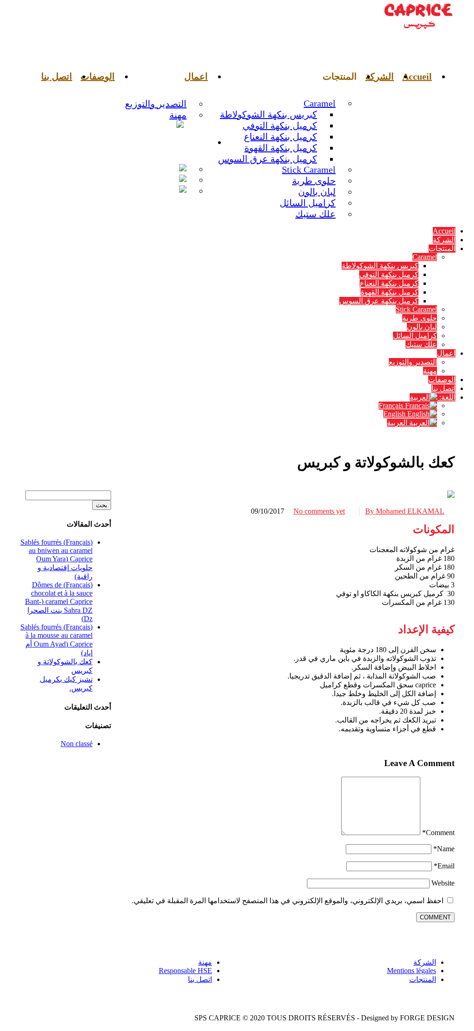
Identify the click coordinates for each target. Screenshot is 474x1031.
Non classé (77, 744)
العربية (139, 191)
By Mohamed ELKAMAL (404, 511)
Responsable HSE (185, 970)
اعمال (196, 76)
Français (130, 169)
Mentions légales (411, 970)
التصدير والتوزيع (156, 104)
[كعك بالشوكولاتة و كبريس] (451, 495)
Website (443, 883)
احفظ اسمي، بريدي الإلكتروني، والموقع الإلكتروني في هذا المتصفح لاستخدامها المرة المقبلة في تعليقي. (287, 901)
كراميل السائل (308, 203)
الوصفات (98, 76)
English (134, 180)
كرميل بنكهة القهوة (280, 148)
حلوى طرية (314, 181)
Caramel (320, 103)
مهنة (178, 115)
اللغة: (196, 142)
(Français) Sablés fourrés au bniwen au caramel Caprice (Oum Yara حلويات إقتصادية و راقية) (56, 559)
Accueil (417, 76)
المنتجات (422, 979)
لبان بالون (317, 192)
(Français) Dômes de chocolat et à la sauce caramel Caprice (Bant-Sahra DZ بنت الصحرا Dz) (59, 601)
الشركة (379, 76)
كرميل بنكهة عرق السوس (267, 159)
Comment (438, 832)
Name (444, 849)
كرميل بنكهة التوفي (280, 125)
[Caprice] (418, 30)
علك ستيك (315, 214)
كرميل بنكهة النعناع (280, 137)
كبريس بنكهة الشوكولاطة (268, 114)
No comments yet (319, 511)
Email (444, 866)
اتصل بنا (56, 76)
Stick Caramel (309, 169)
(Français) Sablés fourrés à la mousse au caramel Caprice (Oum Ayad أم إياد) (56, 640)
